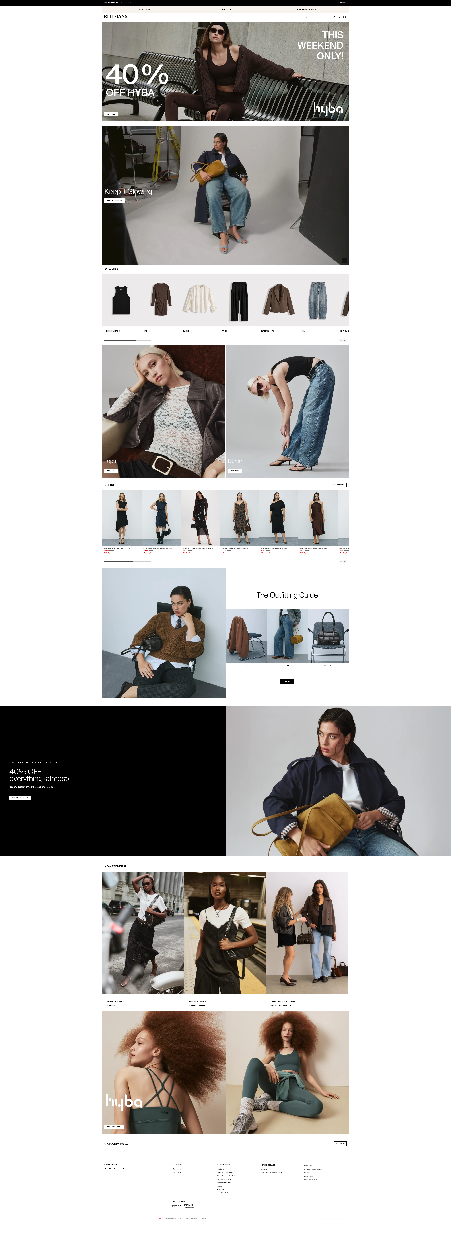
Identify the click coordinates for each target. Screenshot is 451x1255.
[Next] (345, 340)
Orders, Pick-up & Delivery (225, 1172)
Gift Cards (264, 1169)
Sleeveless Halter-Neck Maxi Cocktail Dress (313, 548)
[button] (133, 17)
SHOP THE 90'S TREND (197, 1006)
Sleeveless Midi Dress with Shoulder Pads (117, 548)
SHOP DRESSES (338, 485)
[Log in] (334, 17)
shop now (111, 471)
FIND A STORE (342, 3)
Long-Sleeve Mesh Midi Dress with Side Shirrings (198, 548)
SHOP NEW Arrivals (114, 200)
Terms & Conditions (191, 1217)
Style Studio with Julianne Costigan (271, 1172)
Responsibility (308, 1176)
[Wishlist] (339, 17)
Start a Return (177, 1172)
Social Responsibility (310, 1179)
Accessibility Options (223, 1193)
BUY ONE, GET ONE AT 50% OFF (306, 9)
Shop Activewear (114, 1127)
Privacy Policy (203, 1217)
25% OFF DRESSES (225, 9)
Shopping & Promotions (224, 1182)
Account (219, 1186)
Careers (306, 1172)
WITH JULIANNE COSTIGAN (281, 1006)
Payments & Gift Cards (224, 1179)
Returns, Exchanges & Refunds (226, 1176)
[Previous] (341, 340)
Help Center (220, 1169)
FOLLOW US (341, 1144)
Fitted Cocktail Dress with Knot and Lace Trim (157, 548)
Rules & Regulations (267, 1176)
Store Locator (221, 1189)
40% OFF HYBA (144, 9)
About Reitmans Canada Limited (314, 1169)
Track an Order (177, 1169)
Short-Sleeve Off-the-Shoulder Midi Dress (274, 548)
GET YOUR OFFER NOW (20, 798)
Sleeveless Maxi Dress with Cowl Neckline (235, 548)
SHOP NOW (111, 114)
